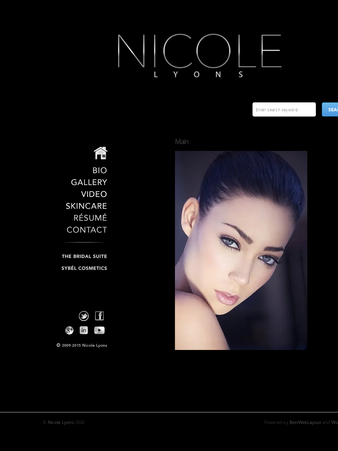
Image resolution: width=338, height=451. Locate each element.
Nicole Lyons (59, 9)
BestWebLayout (305, 422)
